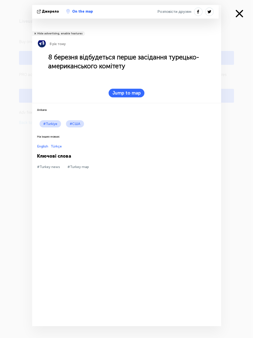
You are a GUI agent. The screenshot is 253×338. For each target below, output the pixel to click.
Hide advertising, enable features (60, 33)
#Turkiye (50, 124)
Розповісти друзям (174, 11)
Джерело (50, 11)
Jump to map (126, 93)
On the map (82, 11)
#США (75, 124)
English (42, 146)
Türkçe (56, 146)
